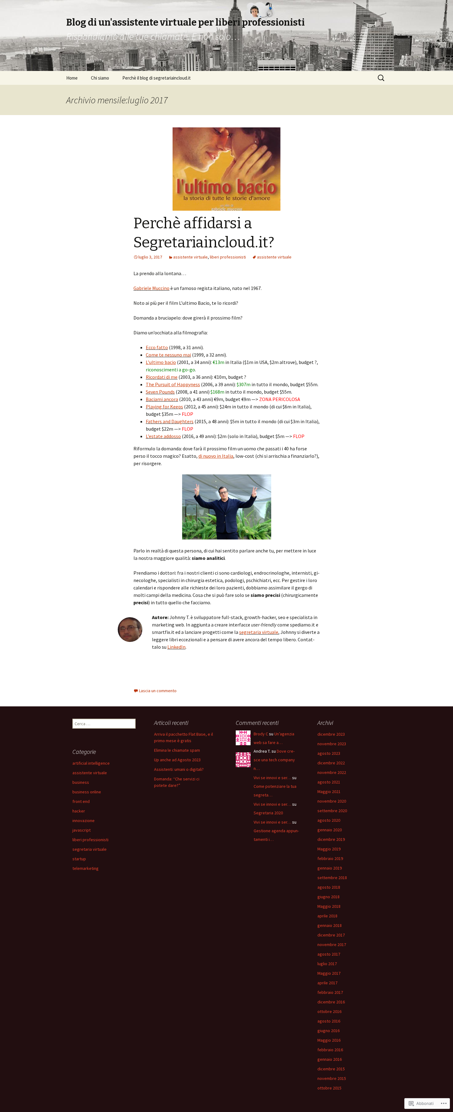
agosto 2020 (328, 820)
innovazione (83, 820)
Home (72, 78)
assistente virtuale (190, 257)
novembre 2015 (331, 1078)
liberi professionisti (228, 257)
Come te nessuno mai (168, 355)
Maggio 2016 (329, 1040)
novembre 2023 (331, 743)
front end (81, 801)
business (80, 782)
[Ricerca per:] (381, 78)
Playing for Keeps (164, 406)
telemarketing (85, 868)
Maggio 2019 (329, 849)
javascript (81, 830)
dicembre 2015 (331, 1069)
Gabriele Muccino (151, 288)
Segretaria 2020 (268, 813)
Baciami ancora (162, 399)
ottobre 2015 (329, 1088)
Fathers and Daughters (170, 421)
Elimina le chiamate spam (177, 750)
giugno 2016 (328, 1030)
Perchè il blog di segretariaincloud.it (156, 78)
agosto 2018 (328, 887)
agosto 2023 (328, 753)
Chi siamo (100, 78)
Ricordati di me (162, 377)
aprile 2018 (327, 916)
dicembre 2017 (331, 935)
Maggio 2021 (329, 791)
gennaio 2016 (329, 1059)
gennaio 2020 (329, 830)
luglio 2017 (327, 963)
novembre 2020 (331, 801)
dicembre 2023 (331, 734)
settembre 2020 (332, 810)
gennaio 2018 (329, 925)
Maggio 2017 (329, 973)
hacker (78, 811)
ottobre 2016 (329, 1011)
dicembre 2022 (331, 763)
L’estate (154, 436)
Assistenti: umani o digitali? (179, 769)
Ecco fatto (157, 347)
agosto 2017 (328, 954)
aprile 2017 (327, 983)
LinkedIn (176, 647)
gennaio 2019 (329, 868)
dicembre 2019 (331, 839)
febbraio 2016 (330, 1049)
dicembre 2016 (331, 1002)
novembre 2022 (331, 772)
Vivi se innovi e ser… (272, 777)
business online (86, 792)
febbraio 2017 (330, 992)
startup (79, 859)
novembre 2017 (331, 944)
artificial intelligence (91, 763)
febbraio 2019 (330, 858)
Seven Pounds (160, 392)
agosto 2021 (328, 782)
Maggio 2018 (329, 906)
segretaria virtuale (258, 632)
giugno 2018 (328, 896)
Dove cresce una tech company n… (274, 759)
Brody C (261, 734)
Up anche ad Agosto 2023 (177, 760)
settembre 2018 (332, 877)
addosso (172, 436)
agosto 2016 (328, 1021)
